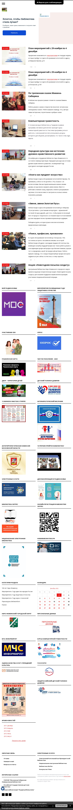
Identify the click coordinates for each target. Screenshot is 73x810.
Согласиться (61, 805)
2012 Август (8, 736)
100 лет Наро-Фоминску (9, 588)
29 (54, 608)
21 (49, 605)
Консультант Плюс (45, 769)
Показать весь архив (19, 741)
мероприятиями (52, 55)
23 (59, 605)
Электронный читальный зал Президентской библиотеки (53, 759)
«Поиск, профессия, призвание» (45, 233)
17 (64, 601)
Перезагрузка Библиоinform (11, 601)
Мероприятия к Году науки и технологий (15, 598)
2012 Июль (7, 734)
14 (49, 601)
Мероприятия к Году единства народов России (17, 591)
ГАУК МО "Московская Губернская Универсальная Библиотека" (14, 781)
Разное (4, 605)
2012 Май (7, 731)
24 (64, 605)
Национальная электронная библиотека (53, 763)
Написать (14, 33)
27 (45, 608)
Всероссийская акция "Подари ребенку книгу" (18, 790)
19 (40, 605)
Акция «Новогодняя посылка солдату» (49, 265)
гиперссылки (66, 776)
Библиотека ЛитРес (46, 766)
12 (40, 601)
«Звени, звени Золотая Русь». (44, 203)
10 (64, 598)
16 (59, 601)
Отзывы (6, 758)
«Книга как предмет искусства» (45, 174)
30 (59, 608)
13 (45, 601)
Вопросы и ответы (9, 764)
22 (54, 605)
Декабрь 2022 (54, 588)
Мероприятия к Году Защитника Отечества (16, 595)
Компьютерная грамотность (43, 121)
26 (40, 608)
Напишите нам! (8, 761)
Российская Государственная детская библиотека (15, 786)
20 (45, 605)
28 (49, 608)
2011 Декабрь (8, 726)
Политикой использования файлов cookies (15, 808)
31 (64, 608)
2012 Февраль (8, 728)
